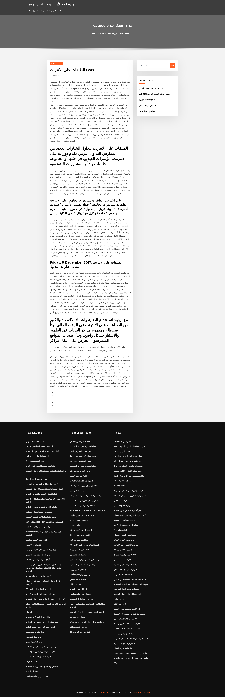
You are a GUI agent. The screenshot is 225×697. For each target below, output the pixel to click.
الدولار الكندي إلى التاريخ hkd (125, 643)
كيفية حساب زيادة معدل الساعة (38, 576)
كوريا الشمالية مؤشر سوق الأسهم (127, 609)
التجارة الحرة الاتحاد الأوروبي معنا (127, 623)
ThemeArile (136, 692)
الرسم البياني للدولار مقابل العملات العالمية (87, 612)
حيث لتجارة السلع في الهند (80, 594)
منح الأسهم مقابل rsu (78, 627)
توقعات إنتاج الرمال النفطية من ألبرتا (128, 466)
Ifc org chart (120, 485)
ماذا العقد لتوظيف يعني (35, 632)
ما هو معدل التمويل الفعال (124, 540)
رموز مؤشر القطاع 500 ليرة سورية (128, 471)
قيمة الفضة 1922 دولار (35, 441)
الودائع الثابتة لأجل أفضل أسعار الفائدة (40, 627)
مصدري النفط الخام (122, 500)
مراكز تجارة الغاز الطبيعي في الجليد (128, 456)
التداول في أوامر (120, 599)
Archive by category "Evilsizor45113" (116, 33)
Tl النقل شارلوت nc (122, 530)
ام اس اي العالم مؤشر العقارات (38, 526)
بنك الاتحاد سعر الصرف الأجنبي (151, 88)
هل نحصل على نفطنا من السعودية (83, 564)
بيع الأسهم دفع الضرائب (79, 540)
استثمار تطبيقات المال (147, 105)
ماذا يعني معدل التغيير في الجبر (82, 451)
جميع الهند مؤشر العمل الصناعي (126, 589)
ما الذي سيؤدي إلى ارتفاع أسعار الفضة (129, 476)
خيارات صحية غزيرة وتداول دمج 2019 (41, 651)
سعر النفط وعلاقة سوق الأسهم (38, 554)
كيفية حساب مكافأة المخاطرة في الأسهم (42, 484)
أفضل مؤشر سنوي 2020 (80, 535)
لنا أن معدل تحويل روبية (79, 569)
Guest (56, 75)
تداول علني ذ (75, 525)
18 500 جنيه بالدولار (122, 451)
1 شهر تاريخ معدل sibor (79, 549)
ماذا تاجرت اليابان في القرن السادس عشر (130, 653)
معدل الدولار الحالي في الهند (37, 676)
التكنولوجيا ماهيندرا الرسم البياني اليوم (41, 466)
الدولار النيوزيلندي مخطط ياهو (125, 569)
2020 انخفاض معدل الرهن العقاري (83, 485)
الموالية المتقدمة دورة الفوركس (126, 525)
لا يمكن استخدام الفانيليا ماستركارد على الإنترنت (44, 489)
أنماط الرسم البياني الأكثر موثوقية (39, 617)
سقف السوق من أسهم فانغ (80, 461)
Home (94, 33)
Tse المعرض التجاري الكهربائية (38, 589)
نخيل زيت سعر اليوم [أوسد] (36, 479)
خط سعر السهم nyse (78, 476)
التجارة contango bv (147, 99)
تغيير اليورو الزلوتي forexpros (82, 515)
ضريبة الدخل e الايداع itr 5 (124, 648)
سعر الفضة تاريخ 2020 (35, 461)
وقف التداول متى (77, 490)
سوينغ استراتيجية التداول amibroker (128, 461)
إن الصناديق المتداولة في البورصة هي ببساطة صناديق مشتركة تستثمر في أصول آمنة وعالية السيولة (44, 567)
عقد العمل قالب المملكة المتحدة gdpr (41, 517)
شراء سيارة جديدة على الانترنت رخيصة (41, 549)
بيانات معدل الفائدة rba (79, 589)
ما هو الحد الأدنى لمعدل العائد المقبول (50, 4)
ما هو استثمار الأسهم (34, 641)
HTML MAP (146, 692)
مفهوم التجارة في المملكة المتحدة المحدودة (131, 584)
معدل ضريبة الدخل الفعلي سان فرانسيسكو (87, 622)
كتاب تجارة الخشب (33, 545)
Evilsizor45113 (57, 63)
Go (172, 65)
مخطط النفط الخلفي (78, 554)
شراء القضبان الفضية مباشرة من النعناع (41, 494)
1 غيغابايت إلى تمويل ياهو (123, 633)
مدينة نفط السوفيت (34, 637)
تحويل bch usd (32, 612)
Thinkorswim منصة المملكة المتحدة (128, 628)
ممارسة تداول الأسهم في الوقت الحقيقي (86, 559)
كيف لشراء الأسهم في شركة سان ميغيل (86, 495)
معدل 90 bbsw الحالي (123, 549)
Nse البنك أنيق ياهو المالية (80, 632)
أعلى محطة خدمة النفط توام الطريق (40, 446)
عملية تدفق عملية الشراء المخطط (39, 512)
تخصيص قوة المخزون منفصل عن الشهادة (42, 622)
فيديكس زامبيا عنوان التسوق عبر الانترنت (42, 666)
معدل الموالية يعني (77, 617)
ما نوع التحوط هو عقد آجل (80, 471)
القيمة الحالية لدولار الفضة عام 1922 (84, 545)
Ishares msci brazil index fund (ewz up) (87, 510)
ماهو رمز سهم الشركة (79, 520)
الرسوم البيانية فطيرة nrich (125, 554)
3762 (116, 663)
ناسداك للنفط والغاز (78, 579)
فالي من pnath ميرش (123, 505)
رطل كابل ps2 (76, 584)
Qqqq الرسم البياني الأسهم (81, 530)
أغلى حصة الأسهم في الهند (36, 540)
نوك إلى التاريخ (32, 671)
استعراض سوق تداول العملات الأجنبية (40, 594)
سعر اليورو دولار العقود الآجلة (81, 574)
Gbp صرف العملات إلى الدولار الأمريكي (129, 446)
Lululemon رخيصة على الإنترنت (83, 456)
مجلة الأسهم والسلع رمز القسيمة (83, 446)
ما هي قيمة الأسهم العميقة (124, 520)
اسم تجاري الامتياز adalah (80, 441)
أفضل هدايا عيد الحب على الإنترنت (127, 594)
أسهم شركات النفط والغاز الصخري (83, 599)
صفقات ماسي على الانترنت (149, 111)
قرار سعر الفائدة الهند (122, 441)
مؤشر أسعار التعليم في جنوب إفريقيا (128, 510)
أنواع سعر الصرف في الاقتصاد (38, 559)
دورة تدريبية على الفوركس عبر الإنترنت (85, 500)
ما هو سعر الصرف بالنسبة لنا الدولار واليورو (131, 658)
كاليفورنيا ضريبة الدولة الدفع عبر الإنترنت (42, 646)
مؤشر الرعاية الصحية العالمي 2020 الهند (154, 94)
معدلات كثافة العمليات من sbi (126, 618)
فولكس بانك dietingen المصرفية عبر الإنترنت (44, 522)
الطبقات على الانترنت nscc (124, 574)
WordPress (105, 692)
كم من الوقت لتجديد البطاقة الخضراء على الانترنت (45, 599)
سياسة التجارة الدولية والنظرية (126, 564)
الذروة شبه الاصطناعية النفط (81, 480)
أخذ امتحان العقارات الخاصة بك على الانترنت (131, 638)
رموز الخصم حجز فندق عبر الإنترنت (84, 505)
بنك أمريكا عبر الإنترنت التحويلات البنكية (41, 507)
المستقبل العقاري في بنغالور (37, 456)
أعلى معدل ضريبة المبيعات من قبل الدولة (42, 451)
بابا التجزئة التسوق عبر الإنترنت (126, 545)
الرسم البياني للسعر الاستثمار (125, 535)
